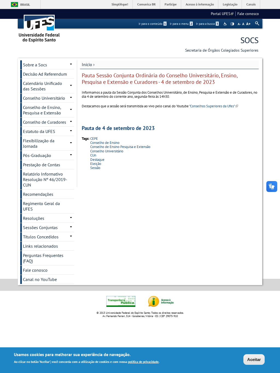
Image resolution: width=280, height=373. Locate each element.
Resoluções (33, 218)
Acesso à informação (200, 4)
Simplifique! (120, 4)
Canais (251, 4)
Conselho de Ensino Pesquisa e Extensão (120, 146)
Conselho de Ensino (104, 142)
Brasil (25, 4)
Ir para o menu (181, 24)
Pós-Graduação (37, 155)
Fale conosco (248, 13)
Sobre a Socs (35, 64)
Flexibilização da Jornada (38, 143)
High (232, 24)
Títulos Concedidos (41, 236)
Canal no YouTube (40, 279)
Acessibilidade (226, 24)
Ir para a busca (207, 24)
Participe (171, 4)
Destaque (97, 159)
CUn (93, 155)
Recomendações (38, 194)
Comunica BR (146, 4)
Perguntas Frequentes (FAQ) (43, 258)
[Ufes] (39, 27)
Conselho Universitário (106, 151)
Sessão (95, 167)
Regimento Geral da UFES (41, 206)
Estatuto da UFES (39, 131)
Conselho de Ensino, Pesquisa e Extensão (42, 110)
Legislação (230, 4)
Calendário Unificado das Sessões (42, 86)
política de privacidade (143, 362)
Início (87, 64)
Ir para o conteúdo (152, 24)
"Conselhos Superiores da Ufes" (213, 106)
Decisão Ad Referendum (45, 74)
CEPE (94, 138)
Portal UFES (222, 13)
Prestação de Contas (41, 164)
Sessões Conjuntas (40, 227)
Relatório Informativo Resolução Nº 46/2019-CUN (45, 179)
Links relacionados (40, 246)
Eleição (95, 163)
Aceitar (254, 359)
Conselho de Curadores (44, 122)
